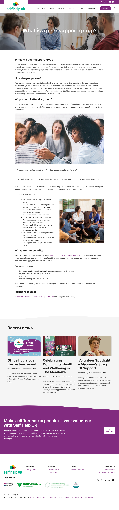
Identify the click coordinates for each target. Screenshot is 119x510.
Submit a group (53, 472)
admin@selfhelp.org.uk (107, 472)
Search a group (53, 470)
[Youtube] (107, 2)
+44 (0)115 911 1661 (108, 470)
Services (61, 8)
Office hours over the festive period (21, 362)
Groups (40, 8)
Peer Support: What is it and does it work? (66, 255)
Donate (105, 8)
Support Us (91, 8)
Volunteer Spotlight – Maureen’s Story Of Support (94, 364)
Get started (109, 430)
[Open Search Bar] (113, 8)
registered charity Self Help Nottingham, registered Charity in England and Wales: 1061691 (61, 497)
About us (70, 8)
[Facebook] (101, 2)
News (82, 8)
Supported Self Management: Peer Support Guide (34, 297)
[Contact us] (112, 2)
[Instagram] (104, 2)
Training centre (31, 470)
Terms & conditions (77, 470)
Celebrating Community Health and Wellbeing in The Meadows (58, 366)
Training (51, 8)
